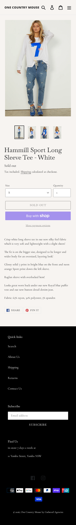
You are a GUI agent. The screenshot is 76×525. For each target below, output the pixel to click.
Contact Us (15, 388)
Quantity (58, 185)
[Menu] (69, 7)
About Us (13, 357)
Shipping (26, 171)
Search (12, 346)
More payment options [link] (38, 225)
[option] (19, 132)
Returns (13, 378)
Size (7, 185)
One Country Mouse (31, 512)
